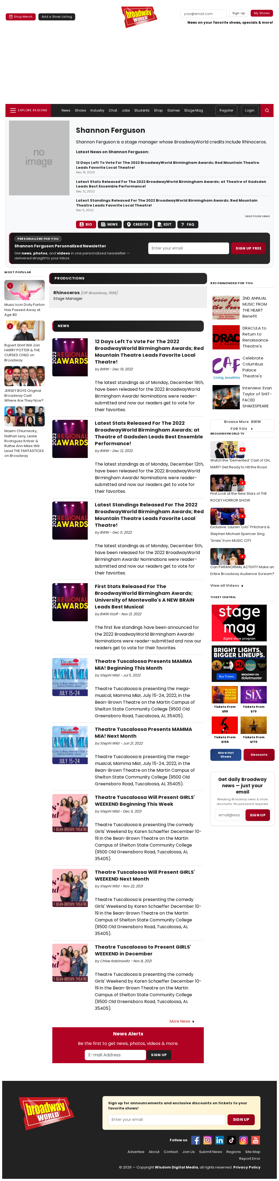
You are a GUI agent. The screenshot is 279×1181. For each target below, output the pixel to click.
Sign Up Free (248, 248)
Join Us (188, 1151)
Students (142, 110)
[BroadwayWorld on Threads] (243, 1140)
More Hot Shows (226, 755)
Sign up (258, 815)
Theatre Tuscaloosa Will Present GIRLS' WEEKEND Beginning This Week (145, 800)
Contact (171, 1151)
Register (226, 110)
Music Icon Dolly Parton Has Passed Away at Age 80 (24, 300)
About (154, 1151)
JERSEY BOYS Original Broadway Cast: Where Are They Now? (24, 386)
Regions (233, 1151)
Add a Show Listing (57, 16)
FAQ (190, 224)
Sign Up (159, 1054)
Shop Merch (23, 16)
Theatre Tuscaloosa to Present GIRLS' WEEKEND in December (143, 950)
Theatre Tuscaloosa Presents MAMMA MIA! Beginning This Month (143, 664)
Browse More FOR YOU (242, 425)
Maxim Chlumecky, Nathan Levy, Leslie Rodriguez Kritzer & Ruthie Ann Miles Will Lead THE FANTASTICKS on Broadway (24, 434)
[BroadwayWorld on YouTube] (255, 1140)
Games (173, 110)
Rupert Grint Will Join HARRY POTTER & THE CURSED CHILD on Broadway (22, 343)
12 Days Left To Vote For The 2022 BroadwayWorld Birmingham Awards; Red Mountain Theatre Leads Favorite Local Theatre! (167, 165)
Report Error (249, 1158)
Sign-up (238, 13)
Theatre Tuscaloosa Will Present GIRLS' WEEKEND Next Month (145, 875)
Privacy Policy (246, 1167)
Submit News (210, 1151)
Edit (167, 224)
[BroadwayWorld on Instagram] (208, 1140)
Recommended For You (231, 283)
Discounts (259, 754)
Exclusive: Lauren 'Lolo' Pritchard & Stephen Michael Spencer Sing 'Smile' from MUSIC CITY (240, 533)
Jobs (126, 110)
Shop (158, 110)
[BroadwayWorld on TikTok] (231, 1140)
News (66, 110)
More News (180, 1021)
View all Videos (224, 585)
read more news (257, 216)
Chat (113, 110)
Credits (140, 224)
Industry (97, 110)
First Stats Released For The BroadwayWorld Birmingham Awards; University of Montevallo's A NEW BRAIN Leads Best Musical (144, 596)
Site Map (252, 1151)
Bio (89, 224)
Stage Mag (193, 110)
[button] (267, 110)
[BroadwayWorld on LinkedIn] (220, 1140)
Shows (80, 110)
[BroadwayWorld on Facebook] (196, 1140)
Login (249, 110)
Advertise (136, 1151)
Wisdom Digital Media (176, 1167)
